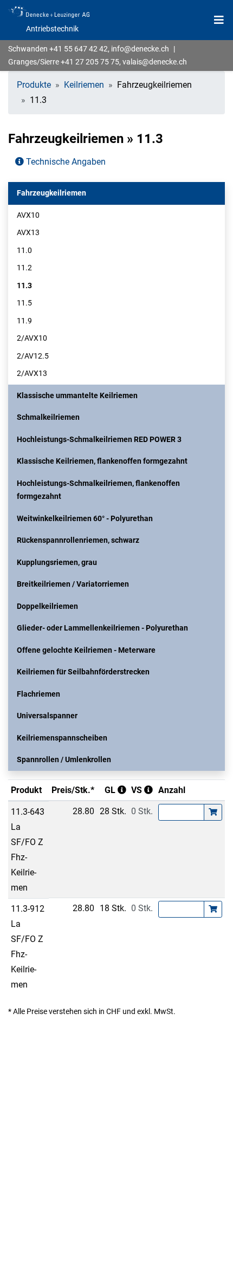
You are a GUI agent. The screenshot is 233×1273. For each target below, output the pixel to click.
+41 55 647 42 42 (78, 48)
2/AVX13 (32, 373)
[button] (116, 193)
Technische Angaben (65, 162)
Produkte (34, 85)
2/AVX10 (32, 338)
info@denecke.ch (140, 48)
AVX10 (28, 215)
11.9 (24, 320)
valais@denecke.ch (154, 61)
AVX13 (28, 232)
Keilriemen (84, 85)
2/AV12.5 (33, 356)
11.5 (24, 302)
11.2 (24, 267)
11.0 (24, 250)
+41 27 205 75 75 (90, 61)
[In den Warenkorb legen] (213, 812)
